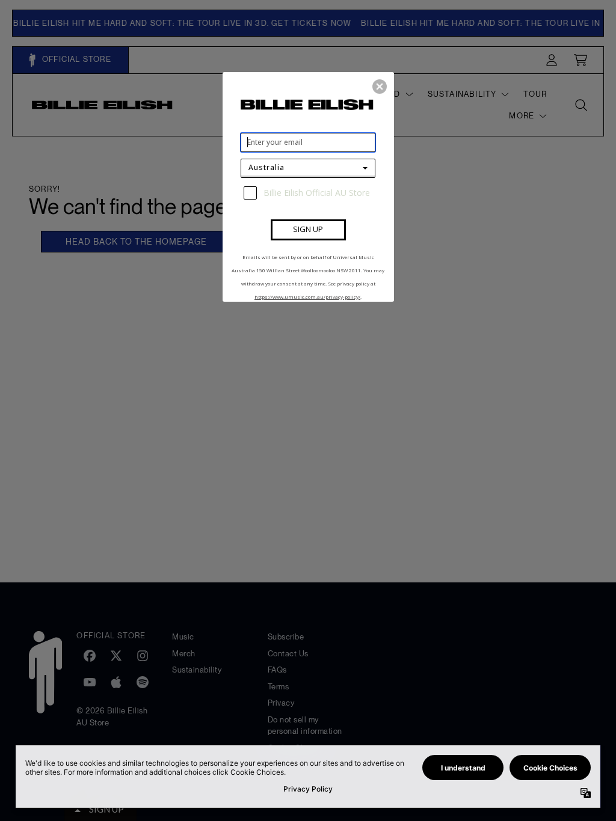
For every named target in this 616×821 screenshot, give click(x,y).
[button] (379, 86)
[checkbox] (309, 193)
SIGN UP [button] (308, 229)
